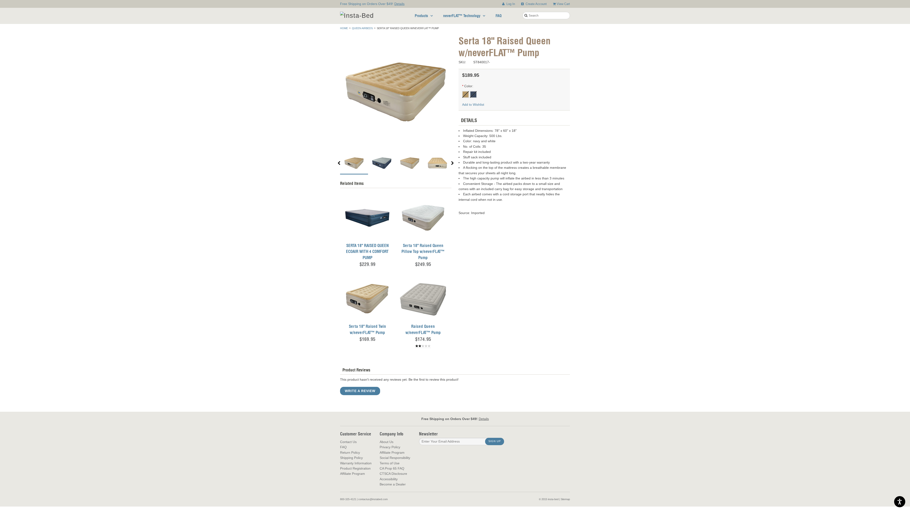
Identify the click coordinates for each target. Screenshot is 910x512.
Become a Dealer (393, 484)
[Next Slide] (452, 163)
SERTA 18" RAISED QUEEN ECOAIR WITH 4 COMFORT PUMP (367, 251)
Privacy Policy (390, 447)
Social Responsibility (395, 458)
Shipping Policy (351, 458)
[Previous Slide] (339, 163)
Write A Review (360, 391)
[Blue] (473, 94)
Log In (510, 4)
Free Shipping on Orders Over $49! (372, 4)
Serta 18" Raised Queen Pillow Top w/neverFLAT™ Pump (423, 251)
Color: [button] (468, 86)
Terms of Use (390, 463)
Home (344, 28)
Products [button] (421, 15)
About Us (386, 442)
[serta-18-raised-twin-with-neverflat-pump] (367, 298)
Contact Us (348, 442)
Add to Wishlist (473, 104)
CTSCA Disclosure (393, 473)
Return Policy (350, 452)
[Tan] (466, 94)
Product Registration (355, 468)
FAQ (499, 15)
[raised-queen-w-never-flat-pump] (423, 298)
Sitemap (565, 499)
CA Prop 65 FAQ (392, 468)
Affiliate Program (352, 473)
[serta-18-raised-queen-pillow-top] (423, 218)
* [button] (462, 86)
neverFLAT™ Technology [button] (461, 15)
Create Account (536, 4)
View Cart (563, 4)
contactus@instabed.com (373, 499)
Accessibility (389, 479)
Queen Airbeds (362, 28)
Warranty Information (356, 463)
